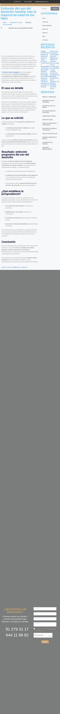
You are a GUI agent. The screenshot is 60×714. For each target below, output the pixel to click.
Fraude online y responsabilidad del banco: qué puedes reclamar (45, 67)
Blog (43, 36)
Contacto (45, 40)
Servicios (45, 22)
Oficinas (44, 32)
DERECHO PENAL (47, 119)
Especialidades (47, 25)
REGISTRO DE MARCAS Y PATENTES (49, 129)
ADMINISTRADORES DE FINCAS (49, 138)
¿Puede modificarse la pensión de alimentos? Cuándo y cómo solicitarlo (45, 56)
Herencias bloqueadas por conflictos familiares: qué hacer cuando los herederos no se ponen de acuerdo (45, 80)
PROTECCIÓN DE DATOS (49, 133)
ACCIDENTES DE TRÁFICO (47, 143)
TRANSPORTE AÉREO (49, 116)
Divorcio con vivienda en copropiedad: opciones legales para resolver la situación (54, 56)
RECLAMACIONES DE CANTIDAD (48, 111)
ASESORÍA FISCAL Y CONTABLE (48, 101)
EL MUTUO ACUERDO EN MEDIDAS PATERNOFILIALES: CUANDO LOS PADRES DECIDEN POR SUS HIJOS (54, 80)
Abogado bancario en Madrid (48, 106)
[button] (59, 4)
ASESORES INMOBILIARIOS (47, 148)
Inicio (44, 18)
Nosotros (45, 29)
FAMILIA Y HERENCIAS (49, 97)
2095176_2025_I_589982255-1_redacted (14, 267)
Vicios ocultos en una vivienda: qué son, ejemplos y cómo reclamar (54, 67)
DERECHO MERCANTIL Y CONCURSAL (50, 124)
